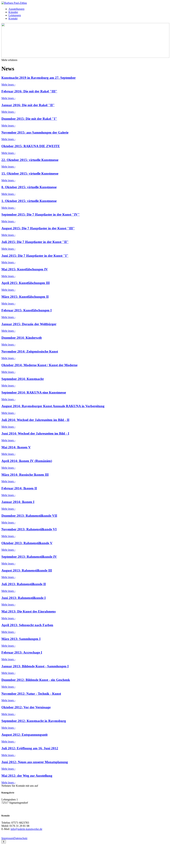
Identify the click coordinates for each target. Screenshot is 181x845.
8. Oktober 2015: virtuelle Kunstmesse (29, 187)
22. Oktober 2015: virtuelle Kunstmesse (29, 160)
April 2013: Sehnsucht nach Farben (27, 625)
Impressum (7, 838)
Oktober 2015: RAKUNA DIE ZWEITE (30, 146)
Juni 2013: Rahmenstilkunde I (23, 598)
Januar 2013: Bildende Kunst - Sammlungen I (35, 666)
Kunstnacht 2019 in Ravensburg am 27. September (38, 78)
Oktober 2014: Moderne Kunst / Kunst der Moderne (39, 365)
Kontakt (12, 18)
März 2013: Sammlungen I (20, 639)
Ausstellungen (16, 8)
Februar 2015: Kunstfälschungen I (26, 310)
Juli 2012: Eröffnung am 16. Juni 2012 (29, 748)
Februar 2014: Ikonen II (19, 488)
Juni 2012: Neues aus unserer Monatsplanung (34, 762)
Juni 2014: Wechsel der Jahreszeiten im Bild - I (35, 433)
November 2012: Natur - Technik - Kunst (31, 693)
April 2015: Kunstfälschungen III (25, 283)
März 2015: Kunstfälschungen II (25, 297)
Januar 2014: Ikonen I (17, 502)
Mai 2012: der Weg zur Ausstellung (26, 775)
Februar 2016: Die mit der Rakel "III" (29, 91)
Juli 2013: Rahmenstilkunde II (23, 584)
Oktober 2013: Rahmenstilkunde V (26, 543)
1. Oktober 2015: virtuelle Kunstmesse (29, 201)
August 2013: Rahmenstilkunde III (26, 570)
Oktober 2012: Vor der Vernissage (26, 707)
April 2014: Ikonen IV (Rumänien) (26, 461)
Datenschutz (20, 838)
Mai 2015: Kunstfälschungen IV (24, 269)
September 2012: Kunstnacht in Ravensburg (33, 721)
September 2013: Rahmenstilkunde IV (29, 557)
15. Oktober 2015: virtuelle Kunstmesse (29, 173)
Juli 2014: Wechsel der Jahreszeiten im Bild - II (35, 420)
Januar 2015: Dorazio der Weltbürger (28, 324)
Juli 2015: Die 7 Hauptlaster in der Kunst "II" (35, 242)
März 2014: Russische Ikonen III (25, 474)
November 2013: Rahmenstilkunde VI (29, 529)
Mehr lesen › (8, 84)
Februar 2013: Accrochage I (21, 652)
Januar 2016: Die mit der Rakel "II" (28, 105)
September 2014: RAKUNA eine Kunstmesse (33, 392)
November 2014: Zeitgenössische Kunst (29, 351)
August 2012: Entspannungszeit (24, 734)
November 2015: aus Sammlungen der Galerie (34, 132)
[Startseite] (14, 2)
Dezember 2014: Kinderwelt (21, 338)
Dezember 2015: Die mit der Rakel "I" (29, 119)
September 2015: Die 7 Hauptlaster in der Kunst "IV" (40, 214)
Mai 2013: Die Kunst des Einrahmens (28, 611)
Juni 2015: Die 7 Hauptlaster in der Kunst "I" (34, 256)
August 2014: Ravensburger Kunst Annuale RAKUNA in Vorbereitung (52, 406)
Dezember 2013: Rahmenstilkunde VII (29, 515)
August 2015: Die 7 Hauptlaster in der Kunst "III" (38, 228)
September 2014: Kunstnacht (22, 379)
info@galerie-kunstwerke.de (26, 829)
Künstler (13, 12)
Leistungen (14, 15)
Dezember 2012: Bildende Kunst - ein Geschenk (35, 680)
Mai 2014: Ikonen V (16, 447)
